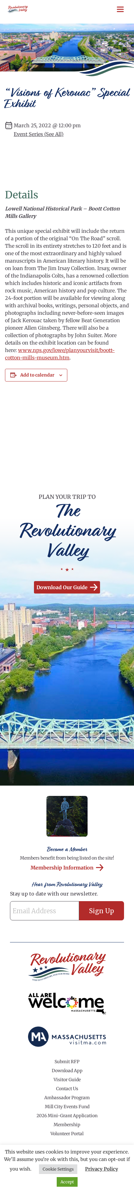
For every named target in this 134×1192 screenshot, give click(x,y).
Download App (67, 1070)
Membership (67, 1124)
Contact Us (67, 1088)
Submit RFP (67, 1061)
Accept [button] (67, 1182)
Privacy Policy (101, 1169)
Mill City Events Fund (67, 1106)
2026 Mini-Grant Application (67, 1115)
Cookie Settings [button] (58, 1169)
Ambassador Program (67, 1097)
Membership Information (62, 868)
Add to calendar (37, 375)
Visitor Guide (67, 1079)
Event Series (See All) (39, 134)
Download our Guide (62, 587)
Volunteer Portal (67, 1133)
